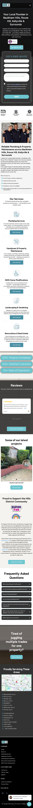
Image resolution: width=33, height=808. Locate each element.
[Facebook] (3, 793)
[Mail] (7, 793)
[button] (30, 5)
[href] (16, 682)
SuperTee (5, 549)
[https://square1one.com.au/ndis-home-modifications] (12, 41)
